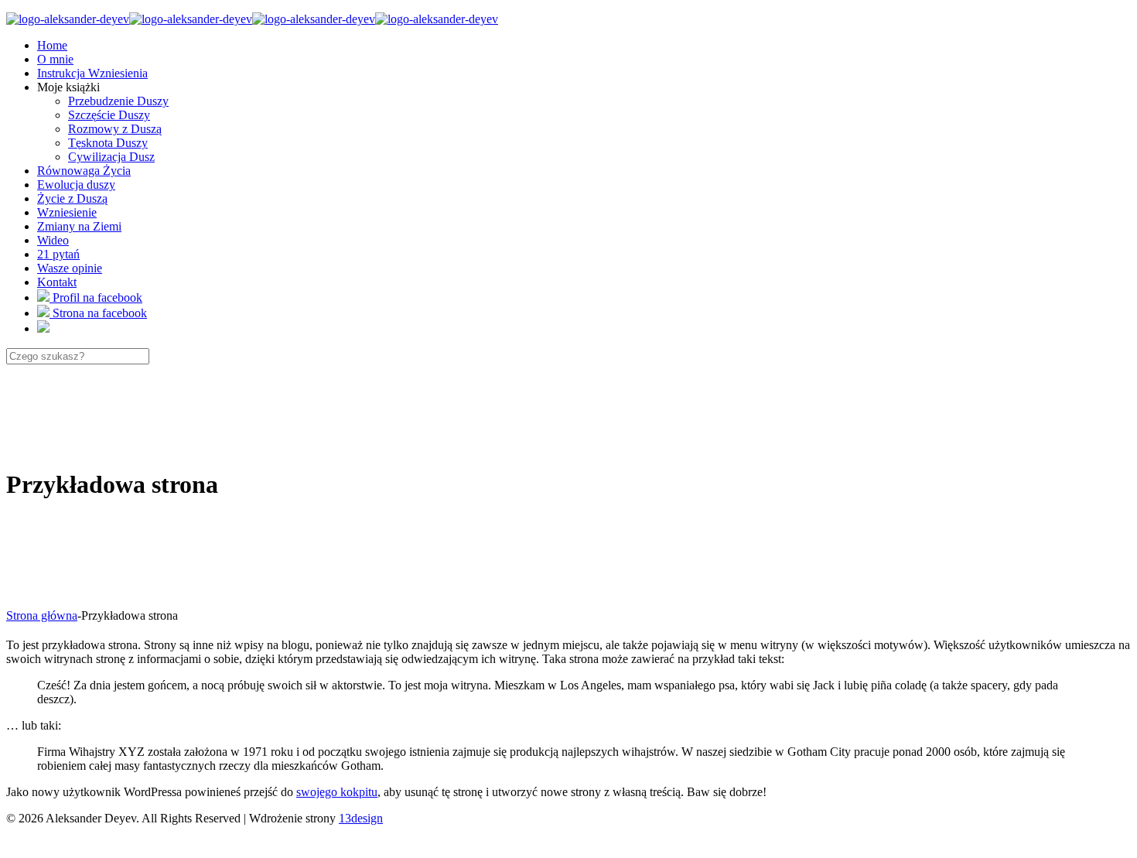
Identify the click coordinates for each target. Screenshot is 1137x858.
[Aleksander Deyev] (252, 19)
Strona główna (41, 615)
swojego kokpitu (336, 791)
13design (361, 818)
